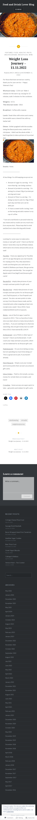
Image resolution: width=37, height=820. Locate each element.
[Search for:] (18, 575)
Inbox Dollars (8, 374)
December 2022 (10, 641)
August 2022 (9, 657)
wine (31, 55)
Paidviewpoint (8, 349)
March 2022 (9, 678)
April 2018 (8, 753)
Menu (19, 9)
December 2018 (10, 744)
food (16, 52)
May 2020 (8, 732)
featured (9, 52)
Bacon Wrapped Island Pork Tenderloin (18, 532)
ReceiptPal (7, 281)
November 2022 (10, 645)
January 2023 (9, 636)
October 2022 (10, 649)
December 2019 (10, 736)
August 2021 (9, 694)
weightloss (23, 55)
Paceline (6, 256)
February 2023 (10, 632)
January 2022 (9, 682)
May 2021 (8, 703)
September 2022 (10, 653)
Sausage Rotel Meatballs (13, 526)
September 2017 (10, 777)
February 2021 (10, 711)
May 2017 (8, 782)
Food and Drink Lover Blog (18, 4)
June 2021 (8, 699)
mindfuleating (13, 420)
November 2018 (10, 748)
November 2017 (10, 773)
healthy (22, 52)
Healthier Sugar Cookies (13, 538)
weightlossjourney (18, 424)
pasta (29, 52)
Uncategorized (10, 55)
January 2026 (9, 595)
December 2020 (10, 719)
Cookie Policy (10, 811)
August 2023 (9, 624)
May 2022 (8, 670)
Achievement (7, 335)
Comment (27, 496)
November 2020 (10, 723)
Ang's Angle (15, 73)
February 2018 (10, 761)
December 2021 (10, 686)
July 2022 (8, 661)
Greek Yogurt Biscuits (12, 550)
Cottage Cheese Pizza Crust (14, 520)
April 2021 (8, 707)
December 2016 (10, 790)
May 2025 (8, 607)
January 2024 (9, 616)
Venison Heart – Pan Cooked (14, 563)
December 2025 (10, 599)
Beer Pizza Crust (10, 544)
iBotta (5, 315)
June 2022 (8, 665)
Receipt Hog (7, 290)
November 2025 (10, 603)
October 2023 (10, 620)
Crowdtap (6, 385)
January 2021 (9, 715)
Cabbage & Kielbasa (11, 556)
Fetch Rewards (8, 363)
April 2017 (8, 786)
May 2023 (8, 628)
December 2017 (10, 769)
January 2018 (9, 765)
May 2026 (8, 591)
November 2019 (10, 740)
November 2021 (10, 690)
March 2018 (9, 757)
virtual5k (24, 420)
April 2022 (8, 674)
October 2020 (10, 728)
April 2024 (8, 611)
